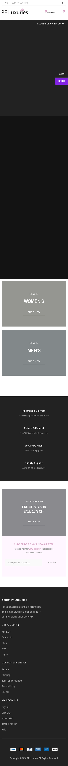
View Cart (6, 712)
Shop (4, 643)
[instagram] (49, 2)
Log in (5, 654)
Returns (5, 669)
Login (62, 2)
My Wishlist (7, 718)
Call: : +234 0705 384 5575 (16, 2)
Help (4, 729)
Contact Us (7, 637)
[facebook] (40, 2)
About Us (6, 631)
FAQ (4, 648)
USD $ (60, 74)
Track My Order (9, 724)
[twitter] (45, 2)
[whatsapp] (54, 2)
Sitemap (6, 692)
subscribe (52, 562)
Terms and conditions (12, 680)
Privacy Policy (8, 686)
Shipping (6, 675)
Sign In (5, 707)
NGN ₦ (60, 81)
